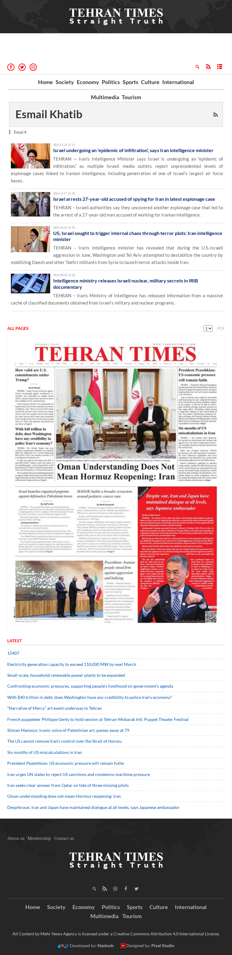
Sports (130, 82)
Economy (88, 82)
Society (65, 82)
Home (45, 82)
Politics (111, 82)
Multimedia (105, 97)
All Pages (18, 328)
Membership (39, 838)
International (178, 82)
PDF (221, 328)
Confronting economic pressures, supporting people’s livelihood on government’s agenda (90, 686)
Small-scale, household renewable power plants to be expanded (66, 675)
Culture (150, 82)
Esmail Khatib (48, 114)
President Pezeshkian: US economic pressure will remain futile (66, 763)
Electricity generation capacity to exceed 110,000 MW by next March (71, 664)
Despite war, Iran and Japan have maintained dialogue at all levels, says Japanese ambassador (94, 807)
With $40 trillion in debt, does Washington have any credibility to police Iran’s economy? (89, 697)
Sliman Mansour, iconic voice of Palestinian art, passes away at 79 (68, 730)
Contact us (64, 838)
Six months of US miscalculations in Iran (44, 752)
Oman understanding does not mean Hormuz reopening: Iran (64, 796)
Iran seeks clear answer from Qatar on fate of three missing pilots (68, 785)
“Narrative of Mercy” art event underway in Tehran (54, 708)
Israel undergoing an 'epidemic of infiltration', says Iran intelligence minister (133, 150)
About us (15, 838)
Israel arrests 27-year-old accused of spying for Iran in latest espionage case (134, 199)
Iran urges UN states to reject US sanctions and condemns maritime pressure (78, 774)
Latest (14, 640)
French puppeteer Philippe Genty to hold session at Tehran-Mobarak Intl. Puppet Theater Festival (97, 719)
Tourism (131, 97)
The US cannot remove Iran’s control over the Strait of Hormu (64, 741)
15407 (13, 653)
